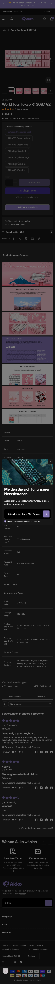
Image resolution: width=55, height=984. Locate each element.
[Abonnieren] (46, 513)
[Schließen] (50, 461)
